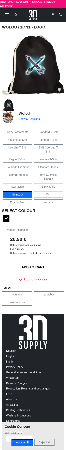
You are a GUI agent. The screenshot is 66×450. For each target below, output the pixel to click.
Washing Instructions (18, 415)
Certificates (13, 420)
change (48, 253)
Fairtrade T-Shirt (48, 139)
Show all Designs (29, 118)
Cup (48, 194)
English (10, 356)
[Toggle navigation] (7, 15)
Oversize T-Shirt (17, 147)
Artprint (48, 202)
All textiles (12, 404)
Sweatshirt (17, 186)
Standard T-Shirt (48, 132)
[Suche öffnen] (16, 15)
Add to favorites (35, 279)
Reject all (44, 442)
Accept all (22, 442)
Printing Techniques (18, 410)
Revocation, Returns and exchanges (28, 388)
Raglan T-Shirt (17, 159)
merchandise (17, 302)
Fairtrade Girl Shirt (18, 167)
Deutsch (11, 350)
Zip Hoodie (48, 186)
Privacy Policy (14, 367)
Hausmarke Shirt (17, 139)
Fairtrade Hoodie (17, 174)
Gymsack (17, 194)
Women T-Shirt (49, 159)
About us (11, 399)
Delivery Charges (16, 383)
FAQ (9, 394)
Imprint (10, 361)
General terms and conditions (23, 372)
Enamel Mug (17, 202)
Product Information (17, 229)
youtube (17, 294)
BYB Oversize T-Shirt (49, 149)
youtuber (49, 294)
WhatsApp (12, 377)
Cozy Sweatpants (17, 132)
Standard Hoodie (48, 167)
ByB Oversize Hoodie (48, 176)
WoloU (10, 27)
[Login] (53, 15)
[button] (60, 15)
